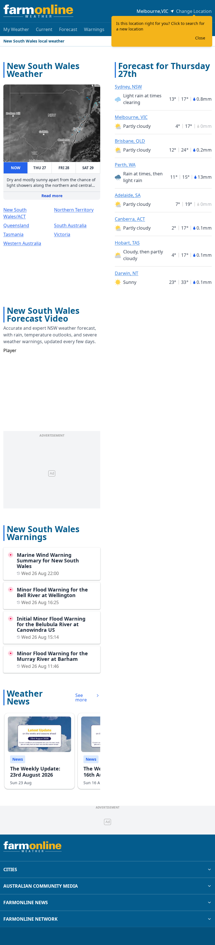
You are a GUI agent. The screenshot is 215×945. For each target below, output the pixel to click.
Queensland (16, 225)
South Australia (70, 225)
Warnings (94, 29)
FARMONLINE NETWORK (30, 919)
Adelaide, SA (128, 195)
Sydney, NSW (128, 86)
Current (44, 29)
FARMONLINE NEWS (25, 902)
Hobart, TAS (127, 243)
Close (200, 38)
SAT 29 (88, 167)
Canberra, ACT (130, 219)
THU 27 (39, 167)
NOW (15, 167)
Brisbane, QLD (130, 141)
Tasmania (13, 234)
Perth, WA (125, 164)
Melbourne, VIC (131, 117)
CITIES (10, 869)
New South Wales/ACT (15, 213)
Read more (51, 195)
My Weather (16, 29)
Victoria (62, 234)
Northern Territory (74, 210)
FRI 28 (64, 167)
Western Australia (22, 243)
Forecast (68, 29)
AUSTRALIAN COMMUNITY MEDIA (40, 886)
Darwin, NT (126, 273)
